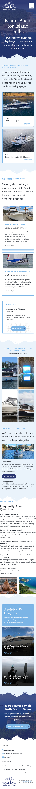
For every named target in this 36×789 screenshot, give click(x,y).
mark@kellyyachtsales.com (13, 753)
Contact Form (8, 757)
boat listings (13, 86)
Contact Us (22, 773)
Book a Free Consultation (17, 726)
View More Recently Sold (18, 353)
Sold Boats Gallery (25, 766)
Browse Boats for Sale (9, 769)
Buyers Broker (7, 773)
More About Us (9, 476)
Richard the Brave (28, 782)
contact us (7, 571)
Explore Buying (10, 291)
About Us (22, 769)
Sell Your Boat (6, 766)
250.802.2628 (9, 750)
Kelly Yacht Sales (27, 780)
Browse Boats (17, 329)
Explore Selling (10, 245)
